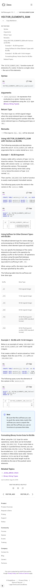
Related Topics (8, 59)
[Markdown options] (3, 20)
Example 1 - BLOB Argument (14, 45)
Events (3, 538)
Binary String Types (11, 104)
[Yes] (13, 488)
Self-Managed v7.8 (7, 12)
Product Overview (7, 507)
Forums (3, 531)
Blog (2, 556)
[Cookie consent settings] (2, 585)
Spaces (3, 535)
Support (3, 518)
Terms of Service (24, 573)
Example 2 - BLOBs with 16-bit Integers (17, 53)
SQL (3, 81)
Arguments (7, 32)
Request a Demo (6, 510)
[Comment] (22, 488)
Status (3, 521)
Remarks (6, 38)
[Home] (6, 4)
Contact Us (4, 552)
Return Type (8, 35)
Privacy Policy (12, 573)
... (16, 12)
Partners (4, 563)
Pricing (3, 514)
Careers (3, 559)
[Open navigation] (31, 4)
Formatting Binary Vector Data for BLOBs (18, 56)
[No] (18, 488)
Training (3, 542)
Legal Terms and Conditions (18, 584)
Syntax (6, 29)
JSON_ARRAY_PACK (11, 473)
